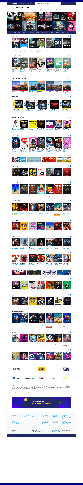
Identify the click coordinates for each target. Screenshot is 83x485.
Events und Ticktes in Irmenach (12, 0)
